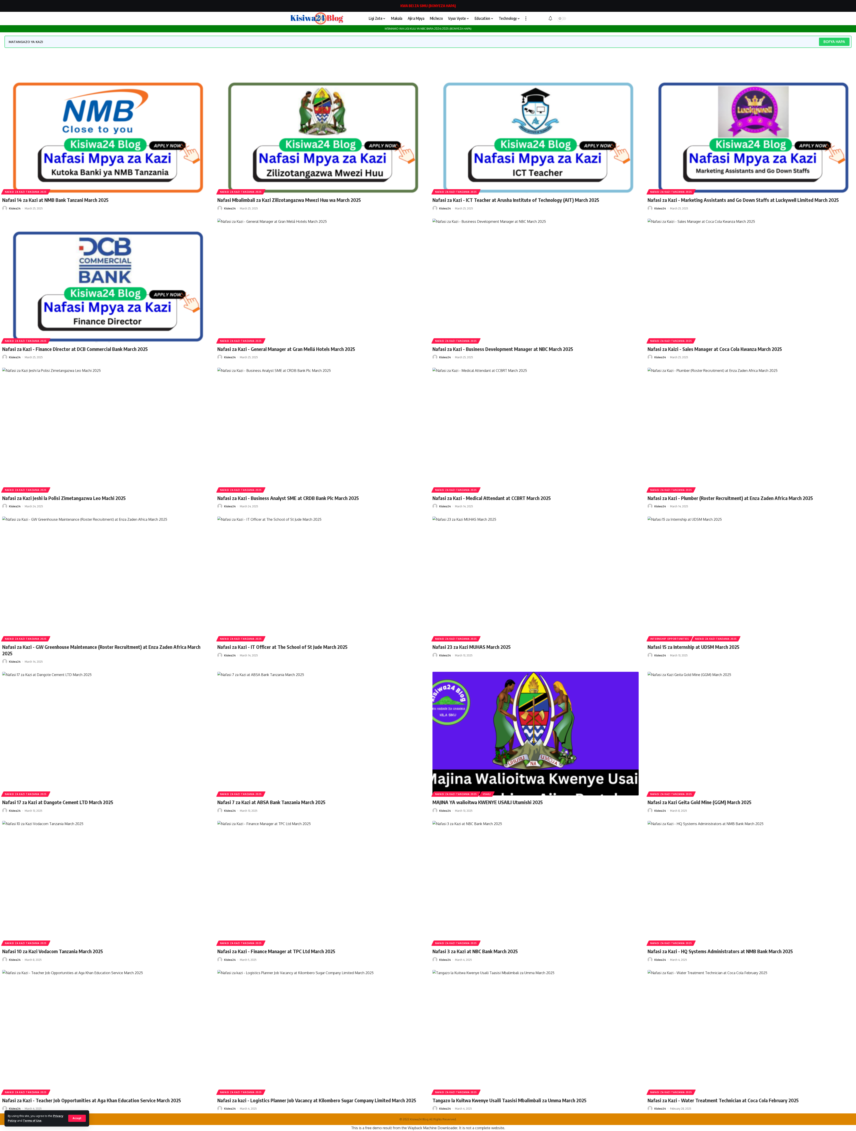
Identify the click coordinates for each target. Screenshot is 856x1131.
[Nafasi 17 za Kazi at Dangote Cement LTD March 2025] (105, 733)
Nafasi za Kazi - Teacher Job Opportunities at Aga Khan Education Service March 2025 (91, 1100)
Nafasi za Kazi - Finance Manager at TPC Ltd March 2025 (276, 951)
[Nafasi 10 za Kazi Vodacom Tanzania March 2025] (105, 883)
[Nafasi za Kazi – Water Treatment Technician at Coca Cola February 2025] (751, 1032)
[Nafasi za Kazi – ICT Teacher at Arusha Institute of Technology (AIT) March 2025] (535, 131)
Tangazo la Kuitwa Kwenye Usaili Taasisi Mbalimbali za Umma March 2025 (509, 1100)
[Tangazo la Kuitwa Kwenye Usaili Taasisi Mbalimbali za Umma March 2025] (535, 1032)
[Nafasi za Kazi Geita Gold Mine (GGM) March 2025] (751, 733)
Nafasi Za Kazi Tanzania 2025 (26, 192)
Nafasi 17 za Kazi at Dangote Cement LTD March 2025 (57, 802)
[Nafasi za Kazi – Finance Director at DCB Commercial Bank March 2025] (105, 280)
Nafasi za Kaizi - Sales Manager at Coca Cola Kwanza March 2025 (715, 349)
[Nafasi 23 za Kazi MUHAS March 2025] (535, 578)
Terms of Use (32, 1120)
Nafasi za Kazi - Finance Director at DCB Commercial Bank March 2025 (75, 349)
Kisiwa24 (15, 208)
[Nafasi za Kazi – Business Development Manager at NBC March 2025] (535, 280)
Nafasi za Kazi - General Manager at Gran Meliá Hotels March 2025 (286, 349)
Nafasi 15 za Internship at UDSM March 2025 (693, 647)
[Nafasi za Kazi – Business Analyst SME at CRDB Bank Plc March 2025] (320, 429)
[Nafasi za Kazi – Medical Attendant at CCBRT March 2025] (535, 429)
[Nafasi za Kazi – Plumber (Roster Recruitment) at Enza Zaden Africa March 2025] (751, 429)
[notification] (550, 18)
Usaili (487, 794)
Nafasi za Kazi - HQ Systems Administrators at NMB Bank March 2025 (720, 951)
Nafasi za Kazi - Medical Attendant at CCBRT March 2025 (491, 498)
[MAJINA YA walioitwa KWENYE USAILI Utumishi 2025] (535, 733)
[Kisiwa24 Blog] (316, 18)
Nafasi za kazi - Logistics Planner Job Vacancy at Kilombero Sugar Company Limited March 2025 (316, 1100)
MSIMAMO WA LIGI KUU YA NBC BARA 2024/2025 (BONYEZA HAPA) (428, 28)
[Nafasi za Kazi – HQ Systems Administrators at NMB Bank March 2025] (751, 883)
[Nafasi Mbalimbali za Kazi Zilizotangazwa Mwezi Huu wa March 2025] (320, 131)
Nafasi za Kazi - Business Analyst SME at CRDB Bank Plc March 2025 (288, 498)
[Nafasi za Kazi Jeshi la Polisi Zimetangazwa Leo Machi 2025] (105, 429)
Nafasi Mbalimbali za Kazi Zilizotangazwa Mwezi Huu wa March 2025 (289, 200)
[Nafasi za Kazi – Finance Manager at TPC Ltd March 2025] (320, 883)
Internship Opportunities (669, 638)
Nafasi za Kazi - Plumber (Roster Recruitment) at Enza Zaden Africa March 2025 (730, 498)
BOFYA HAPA (834, 41)
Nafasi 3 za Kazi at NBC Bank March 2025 (475, 951)
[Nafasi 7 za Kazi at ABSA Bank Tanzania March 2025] (320, 733)
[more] (526, 18)
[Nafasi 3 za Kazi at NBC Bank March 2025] (535, 883)
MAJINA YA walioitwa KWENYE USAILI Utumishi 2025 (487, 802)
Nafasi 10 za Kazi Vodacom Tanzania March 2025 (52, 951)
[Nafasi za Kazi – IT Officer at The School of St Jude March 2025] (320, 578)
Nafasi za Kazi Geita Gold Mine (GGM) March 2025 (699, 802)
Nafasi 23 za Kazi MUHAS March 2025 (471, 647)
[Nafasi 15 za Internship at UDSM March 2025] (751, 578)
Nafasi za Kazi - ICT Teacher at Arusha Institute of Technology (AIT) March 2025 (515, 200)
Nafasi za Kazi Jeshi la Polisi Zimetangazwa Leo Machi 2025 (64, 498)
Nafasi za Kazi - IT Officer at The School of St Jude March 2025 (282, 647)
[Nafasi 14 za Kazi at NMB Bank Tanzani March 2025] (105, 131)
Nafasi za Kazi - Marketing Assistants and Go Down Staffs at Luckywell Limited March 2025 (743, 200)
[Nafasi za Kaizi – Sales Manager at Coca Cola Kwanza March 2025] (751, 280)
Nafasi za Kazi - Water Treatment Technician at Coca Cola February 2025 (723, 1100)
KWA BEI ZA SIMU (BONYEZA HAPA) (428, 6)
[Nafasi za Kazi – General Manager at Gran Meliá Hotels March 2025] (320, 280)
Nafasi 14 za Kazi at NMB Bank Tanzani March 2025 (55, 200)
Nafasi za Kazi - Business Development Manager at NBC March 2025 (502, 349)
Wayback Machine (422, 1128)
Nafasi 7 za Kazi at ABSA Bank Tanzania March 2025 (271, 802)
